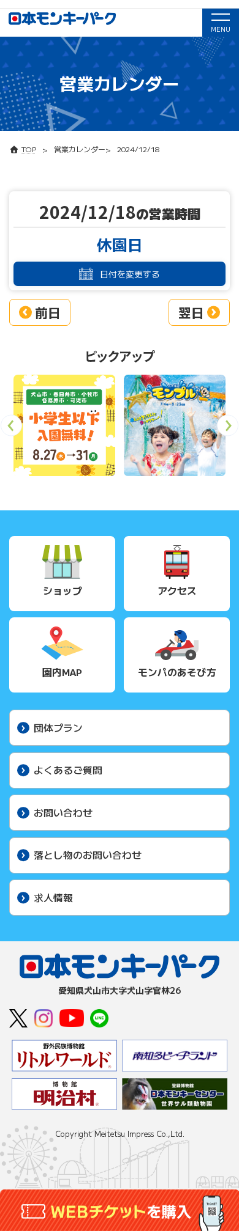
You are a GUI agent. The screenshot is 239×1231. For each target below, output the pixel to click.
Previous (11, 430)
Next (228, 430)
